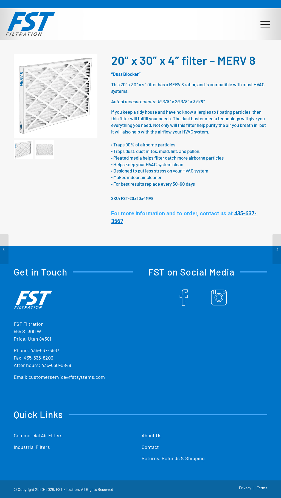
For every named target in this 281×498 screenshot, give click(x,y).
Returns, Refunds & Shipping (173, 458)
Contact (150, 447)
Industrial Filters (32, 447)
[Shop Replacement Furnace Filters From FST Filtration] (30, 24)
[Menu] (265, 24)
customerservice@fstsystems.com (67, 377)
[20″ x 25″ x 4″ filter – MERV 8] (4, 249)
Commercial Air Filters (38, 435)
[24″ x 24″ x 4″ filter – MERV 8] (276, 249)
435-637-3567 (44, 350)
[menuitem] (265, 24)
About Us (152, 435)
